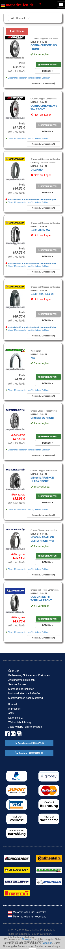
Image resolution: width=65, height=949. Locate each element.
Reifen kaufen (48, 64)
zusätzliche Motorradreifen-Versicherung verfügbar (32, 199)
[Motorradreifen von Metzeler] (16, 881)
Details (46, 71)
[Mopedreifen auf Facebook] (7, 734)
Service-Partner (17, 684)
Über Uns (13, 671)
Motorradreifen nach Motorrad (25, 698)
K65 (33, 357)
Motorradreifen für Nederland (29, 916)
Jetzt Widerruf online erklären (25, 726)
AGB (11, 713)
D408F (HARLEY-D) (42, 294)
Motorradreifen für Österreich (29, 912)
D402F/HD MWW (40, 230)
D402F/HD (37, 169)
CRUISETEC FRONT (43, 417)
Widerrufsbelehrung (19, 722)
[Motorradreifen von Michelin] (48, 881)
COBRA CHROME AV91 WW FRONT (44, 107)
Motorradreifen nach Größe (24, 693)
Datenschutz (15, 717)
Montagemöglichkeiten (21, 689)
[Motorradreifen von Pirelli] (16, 892)
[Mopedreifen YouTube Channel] (19, 734)
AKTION (17, 31)
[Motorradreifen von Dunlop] (16, 869)
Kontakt (12, 704)
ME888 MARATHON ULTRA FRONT (42, 479)
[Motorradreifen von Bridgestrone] (16, 858)
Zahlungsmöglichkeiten (21, 680)
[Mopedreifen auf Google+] (13, 734)
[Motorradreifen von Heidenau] (48, 869)
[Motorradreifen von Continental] (48, 858)
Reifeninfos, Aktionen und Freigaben (29, 675)
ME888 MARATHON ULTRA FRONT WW (42, 538)
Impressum (14, 708)
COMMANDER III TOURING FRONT (41, 598)
